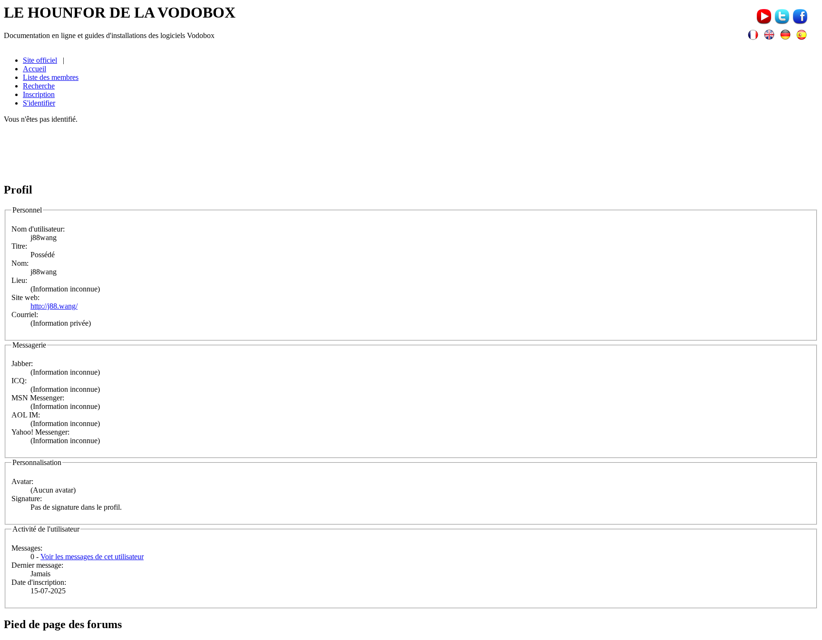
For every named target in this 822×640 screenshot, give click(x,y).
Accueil (34, 69)
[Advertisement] (411, 152)
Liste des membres (50, 77)
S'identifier (39, 103)
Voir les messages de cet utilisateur (92, 557)
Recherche (39, 86)
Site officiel (40, 60)
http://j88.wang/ (54, 306)
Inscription (39, 94)
